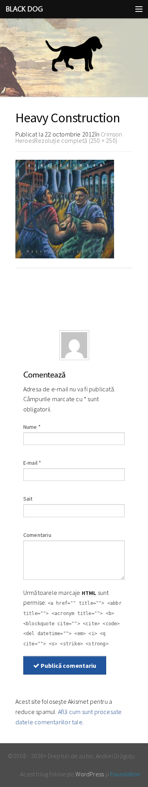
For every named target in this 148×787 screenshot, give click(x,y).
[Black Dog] (74, 57)
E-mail (32, 462)
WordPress (89, 774)
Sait (28, 498)
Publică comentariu (67, 665)
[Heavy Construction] (64, 208)
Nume (32, 426)
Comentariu (37, 534)
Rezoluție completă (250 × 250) (75, 140)
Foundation (125, 774)
